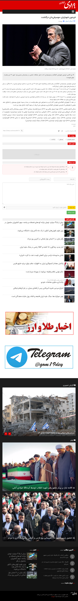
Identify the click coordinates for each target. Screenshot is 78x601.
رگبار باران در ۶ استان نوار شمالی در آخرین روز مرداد (45, 239)
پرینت (60, 21)
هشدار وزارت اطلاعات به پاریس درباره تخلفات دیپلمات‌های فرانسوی (56, 570)
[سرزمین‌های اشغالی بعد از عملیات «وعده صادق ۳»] (39, 411)
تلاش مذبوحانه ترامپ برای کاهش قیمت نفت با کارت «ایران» (41, 255)
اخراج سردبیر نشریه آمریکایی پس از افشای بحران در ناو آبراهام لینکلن (38, 288)
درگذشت (53, 139)
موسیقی (61, 139)
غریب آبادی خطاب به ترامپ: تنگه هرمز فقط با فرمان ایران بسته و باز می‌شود (56, 577)
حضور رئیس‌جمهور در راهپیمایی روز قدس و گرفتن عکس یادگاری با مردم (40, 538)
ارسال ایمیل (69, 21)
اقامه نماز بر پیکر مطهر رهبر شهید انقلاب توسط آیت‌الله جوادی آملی (42, 488)
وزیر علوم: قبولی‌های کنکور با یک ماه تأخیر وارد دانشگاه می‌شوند (40, 230)
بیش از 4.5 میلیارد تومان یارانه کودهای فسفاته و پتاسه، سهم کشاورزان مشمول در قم (34, 223)
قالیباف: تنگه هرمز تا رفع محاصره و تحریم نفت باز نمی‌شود (55, 563)
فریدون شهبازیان (71, 139)
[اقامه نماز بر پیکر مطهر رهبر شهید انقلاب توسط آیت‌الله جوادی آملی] (39, 466)
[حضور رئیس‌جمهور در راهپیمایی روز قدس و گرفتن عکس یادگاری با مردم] (39, 517)
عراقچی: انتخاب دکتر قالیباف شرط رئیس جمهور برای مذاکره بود (55, 556)
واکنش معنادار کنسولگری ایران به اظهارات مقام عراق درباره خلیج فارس (38, 263)
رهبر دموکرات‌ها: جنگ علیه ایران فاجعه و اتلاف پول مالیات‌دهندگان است (37, 296)
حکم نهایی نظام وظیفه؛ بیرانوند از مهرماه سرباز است (44, 271)
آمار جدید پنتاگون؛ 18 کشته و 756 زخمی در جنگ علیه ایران (41, 247)
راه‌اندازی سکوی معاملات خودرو (52, 282)
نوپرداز (53, 597)
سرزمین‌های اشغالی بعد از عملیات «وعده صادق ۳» (56, 433)
